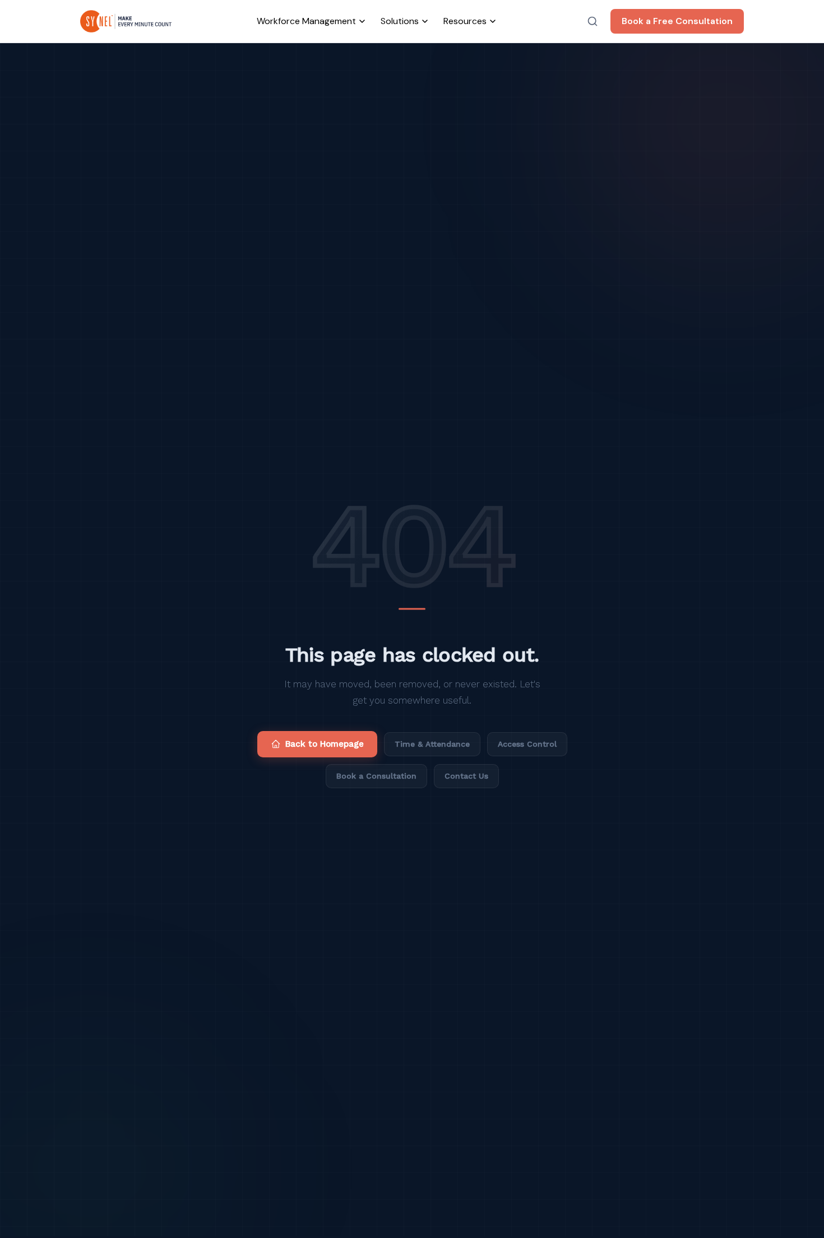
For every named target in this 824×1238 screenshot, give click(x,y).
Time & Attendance (432, 743)
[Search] (592, 21)
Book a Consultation (376, 775)
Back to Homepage (324, 744)
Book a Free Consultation (677, 21)
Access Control (527, 743)
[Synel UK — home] (126, 21)
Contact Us (466, 775)
